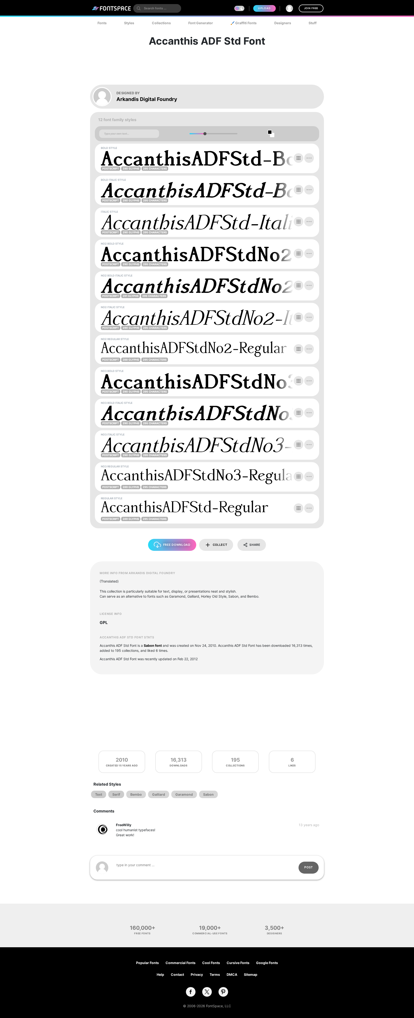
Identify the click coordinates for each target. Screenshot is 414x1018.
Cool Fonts (211, 963)
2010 (122, 760)
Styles (129, 23)
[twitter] (207, 992)
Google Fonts (267, 963)
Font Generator (200, 23)
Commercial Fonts (181, 963)
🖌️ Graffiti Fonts (243, 23)
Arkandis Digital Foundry (146, 99)
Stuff (312, 23)
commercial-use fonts (210, 933)
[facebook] (191, 992)
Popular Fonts (147, 963)
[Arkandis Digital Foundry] (104, 96)
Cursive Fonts (238, 963)
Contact (177, 974)
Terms (215, 974)
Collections (161, 23)
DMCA (232, 974)
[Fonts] (111, 8)
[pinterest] (223, 992)
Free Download (176, 545)
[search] (157, 8)
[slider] (204, 133)
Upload (264, 8)
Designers (282, 23)
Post (308, 867)
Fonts (102, 23)
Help (160, 974)
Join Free (311, 8)
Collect (220, 545)
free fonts (142, 933)
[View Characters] (298, 158)
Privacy (197, 974)
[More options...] (309, 158)
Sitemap (250, 974)
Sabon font (153, 645)
